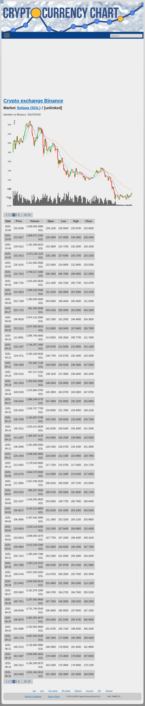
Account (89, 691)
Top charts (52, 691)
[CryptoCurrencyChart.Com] (72, 17)
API (99, 691)
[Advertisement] (72, 69)
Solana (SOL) (29, 108)
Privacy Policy (54, 696)
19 (29, 214)
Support (109, 691)
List (34, 691)
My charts (66, 691)
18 (25, 214)
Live (42, 691)
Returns (78, 691)
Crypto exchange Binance (33, 101)
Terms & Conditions (33, 696)
